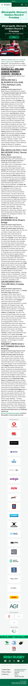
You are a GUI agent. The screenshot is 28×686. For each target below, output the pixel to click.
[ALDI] (14, 506)
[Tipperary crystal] (19, 616)
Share (14, 37)
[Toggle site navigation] (2, 5)
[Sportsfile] (14, 622)
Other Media (23, 683)
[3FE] (9, 616)
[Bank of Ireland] (14, 461)
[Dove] (14, 551)
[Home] (7, 5)
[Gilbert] (14, 524)
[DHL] (14, 597)
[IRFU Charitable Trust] (14, 631)
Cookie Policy (6, 669)
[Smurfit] (14, 533)
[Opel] (14, 470)
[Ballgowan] (14, 570)
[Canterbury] (14, 433)
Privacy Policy (6, 672)
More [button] (13, 1)
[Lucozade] (14, 515)
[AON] (14, 488)
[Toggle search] (26, 5)
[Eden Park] (14, 579)
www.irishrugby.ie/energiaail (11, 413)
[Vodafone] (14, 424)
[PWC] (14, 497)
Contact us (5, 674)
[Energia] (14, 479)
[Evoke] (14, 588)
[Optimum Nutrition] (14, 542)
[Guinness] (14, 442)
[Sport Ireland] (14, 560)
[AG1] (14, 606)
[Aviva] (14, 452)
